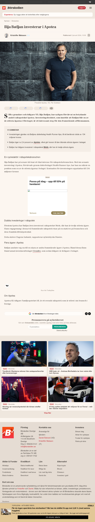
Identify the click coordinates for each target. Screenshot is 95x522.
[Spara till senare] (89, 35)
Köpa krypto (61, 465)
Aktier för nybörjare (82, 435)
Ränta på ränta (80, 441)
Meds (46, 147)
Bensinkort (24, 475)
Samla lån (42, 475)
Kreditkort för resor (27, 469)
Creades (37, 251)
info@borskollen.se (28, 446)
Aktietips (5, 465)
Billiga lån (42, 469)
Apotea (37, 142)
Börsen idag (79, 431)
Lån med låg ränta (45, 472)
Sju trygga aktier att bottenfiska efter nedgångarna (26, 14)
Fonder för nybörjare (82, 438)
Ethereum (60, 472)
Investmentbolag (8, 469)
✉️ (28, 35)
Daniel (30, 488)
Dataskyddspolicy (62, 330)
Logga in (82, 8)
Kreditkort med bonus (28, 472)
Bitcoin (59, 469)
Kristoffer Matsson (18, 35)
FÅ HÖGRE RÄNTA (53, 517)
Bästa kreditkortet (27, 465)
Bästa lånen (43, 465)
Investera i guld (62, 475)
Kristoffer (21, 488)
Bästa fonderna (7, 475)
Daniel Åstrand (44, 437)
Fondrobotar (6, 472)
